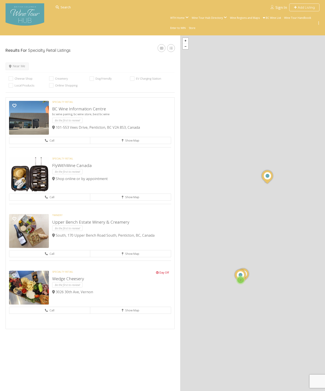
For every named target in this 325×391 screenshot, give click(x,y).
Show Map (131, 140)
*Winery (57, 215)
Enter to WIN (178, 28)
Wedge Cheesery (68, 279)
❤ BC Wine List (272, 18)
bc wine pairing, (63, 114)
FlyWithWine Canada (72, 165)
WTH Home (177, 18)
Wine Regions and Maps (245, 18)
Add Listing (306, 7)
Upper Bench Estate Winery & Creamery (90, 222)
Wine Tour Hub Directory (207, 18)
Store (192, 28)
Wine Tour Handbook (297, 18)
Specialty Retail (62, 102)
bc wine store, (83, 114)
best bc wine (101, 114)
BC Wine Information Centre (79, 109)
